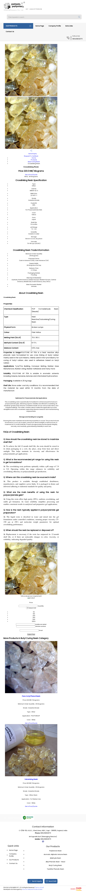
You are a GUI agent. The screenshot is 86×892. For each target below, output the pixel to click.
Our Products (11, 26)
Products (34, 160)
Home (34, 158)
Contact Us (10, 31)
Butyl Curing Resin (34, 162)
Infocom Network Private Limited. (32, 889)
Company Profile (55, 26)
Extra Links (69, 26)
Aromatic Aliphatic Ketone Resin (55, 854)
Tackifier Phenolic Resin (55, 869)
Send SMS (52, 881)
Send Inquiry (32, 154)
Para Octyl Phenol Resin (31, 696)
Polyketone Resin (55, 851)
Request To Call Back (31, 156)
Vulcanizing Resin (31, 779)
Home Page (39, 26)
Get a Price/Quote (31, 175)
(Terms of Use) (39, 887)
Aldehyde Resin (55, 858)
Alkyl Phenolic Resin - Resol (55, 862)
